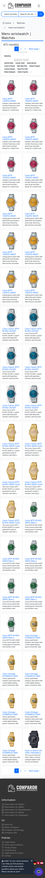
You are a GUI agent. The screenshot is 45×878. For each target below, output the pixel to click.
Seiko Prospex (35, 66)
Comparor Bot (10, 832)
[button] (4, 6)
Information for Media (14, 812)
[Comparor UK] (19, 5)
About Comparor (11, 827)
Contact (7, 855)
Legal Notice (9, 842)
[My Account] (39, 6)
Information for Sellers (14, 807)
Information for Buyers (14, 804)
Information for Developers (16, 815)
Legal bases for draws (13, 853)
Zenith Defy (8, 63)
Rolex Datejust (9, 72)
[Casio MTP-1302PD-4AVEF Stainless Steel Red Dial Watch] (11, 87)
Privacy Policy (10, 847)
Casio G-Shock (9, 66)
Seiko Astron (31, 63)
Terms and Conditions (13, 844)
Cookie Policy (10, 850)
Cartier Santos (9, 69)
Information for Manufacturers (17, 809)
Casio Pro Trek (22, 69)
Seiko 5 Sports (23, 72)
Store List (8, 824)
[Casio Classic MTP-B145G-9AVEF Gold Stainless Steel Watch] (11, 432)
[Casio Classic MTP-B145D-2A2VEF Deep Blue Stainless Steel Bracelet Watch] (11, 317)
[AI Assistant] (38, 872)
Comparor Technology (14, 830)
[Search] (41, 14)
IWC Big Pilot (22, 66)
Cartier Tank (20, 63)
